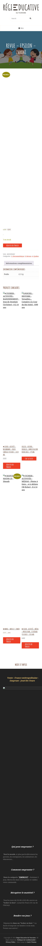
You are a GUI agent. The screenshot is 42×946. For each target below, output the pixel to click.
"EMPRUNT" (23, 877)
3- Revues (28, 256)
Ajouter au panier (12, 245)
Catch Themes (31, 942)
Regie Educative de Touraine (26, 938)
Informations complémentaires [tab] (19, 263)
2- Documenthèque (17, 256)
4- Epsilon (35, 256)
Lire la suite (29, 458)
